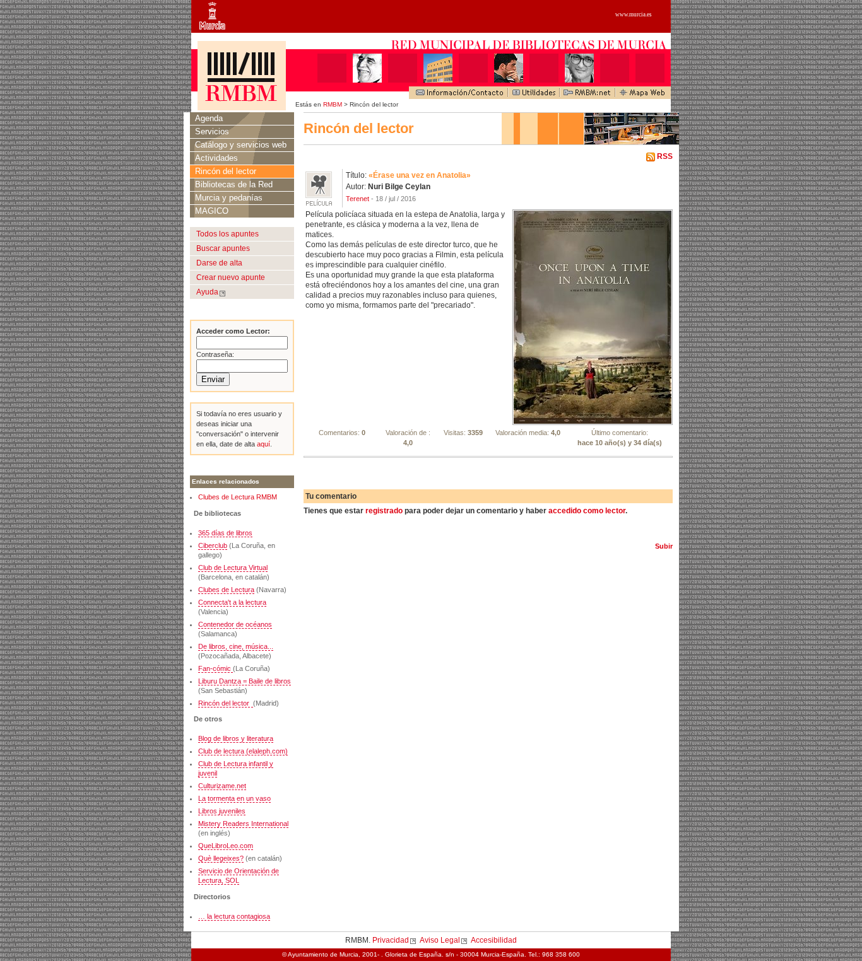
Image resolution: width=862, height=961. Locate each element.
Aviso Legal (440, 940)
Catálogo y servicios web (240, 144)
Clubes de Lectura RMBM (237, 497)
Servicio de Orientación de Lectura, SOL (238, 875)
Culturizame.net (222, 785)
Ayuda (207, 292)
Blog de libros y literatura (235, 738)
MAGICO (211, 211)
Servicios (212, 131)
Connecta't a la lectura (232, 602)
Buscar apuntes (223, 248)
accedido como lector (586, 510)
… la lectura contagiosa (234, 916)
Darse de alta (219, 263)
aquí (262, 444)
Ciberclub (212, 545)
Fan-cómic (215, 668)
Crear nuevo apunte (230, 277)
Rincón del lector (225, 171)
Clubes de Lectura (226, 589)
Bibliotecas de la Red (234, 184)
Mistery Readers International (243, 823)
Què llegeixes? (221, 858)
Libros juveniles (221, 811)
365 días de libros (225, 533)
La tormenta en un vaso (234, 798)
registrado (384, 510)
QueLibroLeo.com (225, 845)
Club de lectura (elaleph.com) (243, 751)
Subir (664, 546)
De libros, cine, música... (235, 646)
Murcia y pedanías (229, 197)
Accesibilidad (494, 940)
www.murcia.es (633, 14)
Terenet (357, 198)
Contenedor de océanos (235, 624)
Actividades (216, 158)
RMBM (332, 104)
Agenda (209, 118)
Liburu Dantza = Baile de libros (244, 681)
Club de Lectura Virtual (233, 567)
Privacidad (390, 940)
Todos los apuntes (227, 234)
